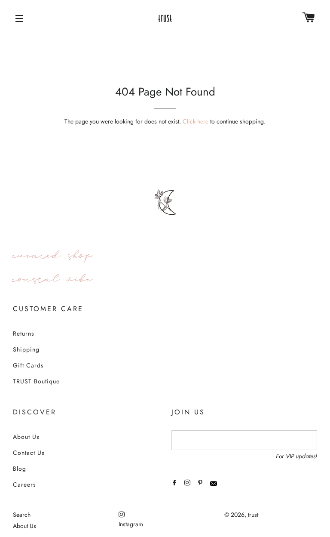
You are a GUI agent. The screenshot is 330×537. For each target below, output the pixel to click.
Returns (23, 333)
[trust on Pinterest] (201, 482)
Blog (19, 468)
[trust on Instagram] (188, 482)
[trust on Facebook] (175, 482)
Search (22, 514)
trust (253, 514)
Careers (24, 484)
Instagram (131, 524)
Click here (195, 121)
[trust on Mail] (214, 482)
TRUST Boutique (36, 381)
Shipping (26, 349)
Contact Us (29, 452)
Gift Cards (28, 365)
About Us (26, 436)
